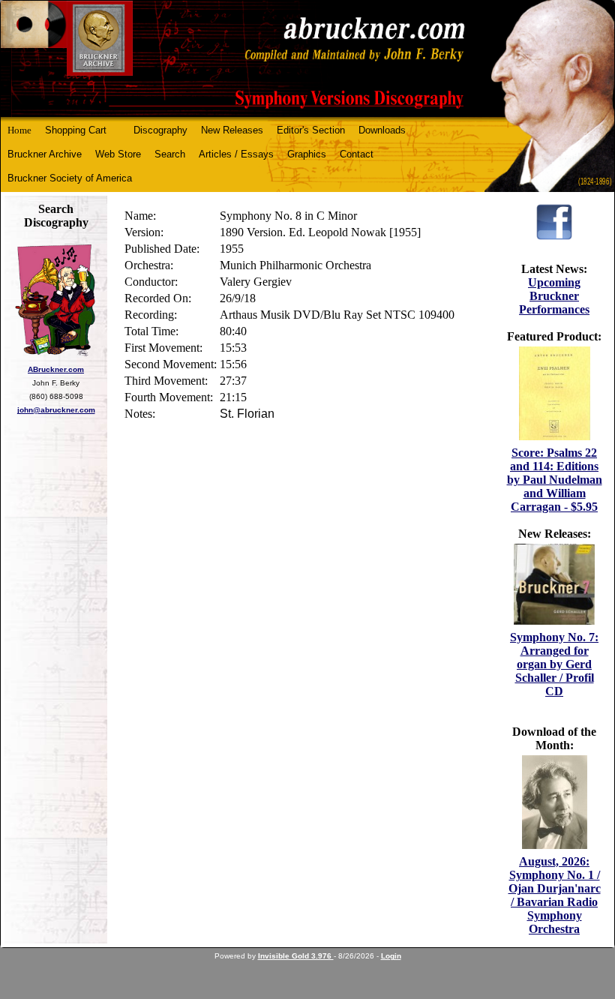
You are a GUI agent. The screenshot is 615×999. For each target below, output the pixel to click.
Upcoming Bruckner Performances (554, 296)
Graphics (306, 154)
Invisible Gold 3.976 (296, 956)
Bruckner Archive (45, 154)
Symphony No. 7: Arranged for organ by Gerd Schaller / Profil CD (554, 664)
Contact (357, 154)
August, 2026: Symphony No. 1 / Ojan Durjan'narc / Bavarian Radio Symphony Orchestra (554, 895)
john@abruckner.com (56, 410)
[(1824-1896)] (307, 59)
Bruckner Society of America (70, 178)
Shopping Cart (75, 130)
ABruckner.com (56, 369)
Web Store (118, 154)
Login (391, 956)
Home (20, 130)
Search (169, 154)
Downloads (382, 130)
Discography (161, 130)
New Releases (232, 130)
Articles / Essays (236, 154)
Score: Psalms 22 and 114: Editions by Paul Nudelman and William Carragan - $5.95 (554, 479)
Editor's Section (311, 130)
